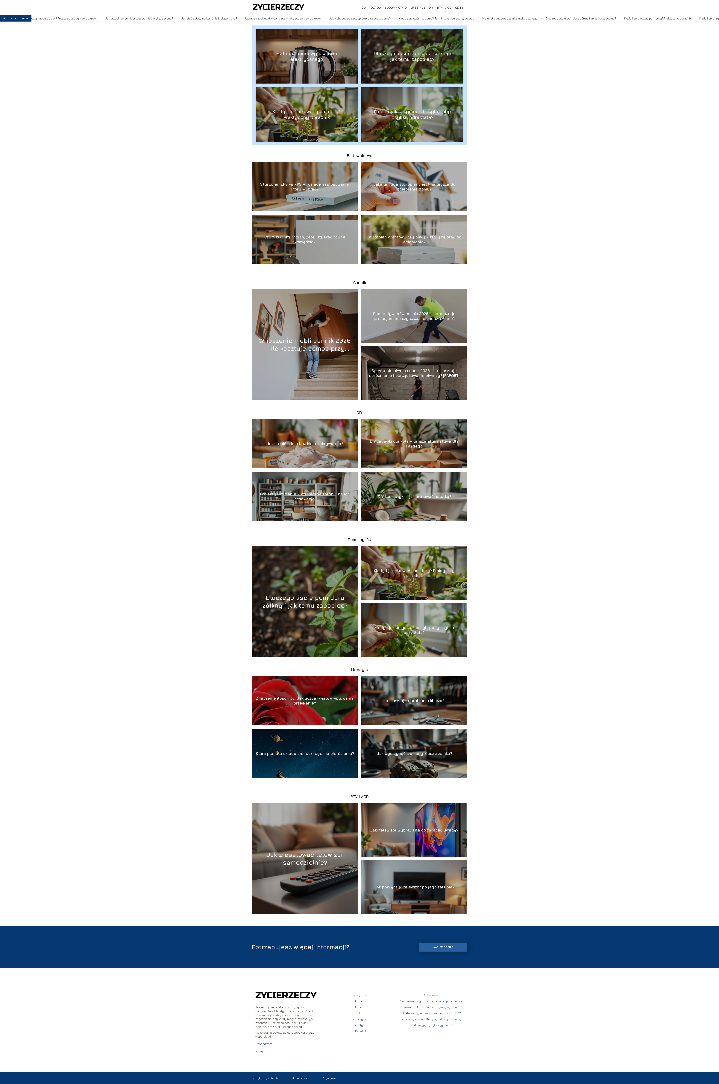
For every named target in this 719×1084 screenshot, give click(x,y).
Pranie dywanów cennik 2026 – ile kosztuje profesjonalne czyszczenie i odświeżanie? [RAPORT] (414, 316)
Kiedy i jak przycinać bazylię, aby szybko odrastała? (617, 18)
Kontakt (262, 1051)
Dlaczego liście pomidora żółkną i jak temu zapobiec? (465, 18)
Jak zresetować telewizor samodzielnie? (305, 858)
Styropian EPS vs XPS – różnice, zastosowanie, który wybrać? (304, 186)
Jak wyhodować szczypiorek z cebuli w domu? (244, 18)
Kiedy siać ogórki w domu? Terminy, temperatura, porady (320, 18)
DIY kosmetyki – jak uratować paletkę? (414, 496)
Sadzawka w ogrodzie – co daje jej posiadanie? (431, 1001)
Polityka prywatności (266, 1078)
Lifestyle (418, 7)
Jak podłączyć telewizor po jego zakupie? (414, 887)
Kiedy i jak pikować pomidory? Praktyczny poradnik (541, 18)
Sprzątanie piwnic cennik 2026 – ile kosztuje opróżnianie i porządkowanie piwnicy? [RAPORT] (414, 373)
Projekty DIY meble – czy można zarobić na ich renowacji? (305, 496)
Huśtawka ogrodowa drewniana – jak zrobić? (431, 1013)
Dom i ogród (371, 7)
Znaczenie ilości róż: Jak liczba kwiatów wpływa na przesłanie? (305, 700)
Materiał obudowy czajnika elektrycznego (393, 18)
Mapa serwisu (301, 1078)
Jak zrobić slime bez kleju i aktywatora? (305, 444)
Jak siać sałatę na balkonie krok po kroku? (93, 18)
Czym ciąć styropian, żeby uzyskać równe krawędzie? (304, 239)
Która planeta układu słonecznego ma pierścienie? (305, 753)
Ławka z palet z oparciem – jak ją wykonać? (431, 1007)
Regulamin (329, 1078)
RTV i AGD (444, 7)
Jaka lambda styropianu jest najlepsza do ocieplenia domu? (414, 186)
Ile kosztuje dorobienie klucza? (414, 701)
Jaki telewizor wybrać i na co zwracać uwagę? (414, 830)
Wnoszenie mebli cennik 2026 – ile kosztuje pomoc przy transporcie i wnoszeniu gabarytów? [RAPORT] (305, 344)
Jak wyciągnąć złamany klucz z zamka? (414, 753)
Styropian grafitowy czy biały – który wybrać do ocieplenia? (414, 239)
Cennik (460, 7)
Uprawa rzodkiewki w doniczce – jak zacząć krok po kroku (167, 18)
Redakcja (263, 1043)
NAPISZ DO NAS (443, 947)
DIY (431, 7)
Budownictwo (396, 7)
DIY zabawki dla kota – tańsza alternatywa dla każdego (414, 443)
